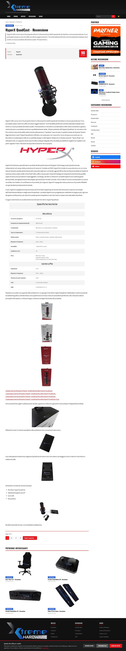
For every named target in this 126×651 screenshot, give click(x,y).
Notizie (23, 16)
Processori (94, 115)
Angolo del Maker (104, 637)
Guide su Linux (103, 634)
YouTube (97, 166)
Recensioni (32, 16)
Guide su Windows (104, 627)
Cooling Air (94, 126)
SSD (92, 134)
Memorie (93, 122)
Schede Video (95, 111)
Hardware (53, 627)
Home (8, 16)
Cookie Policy (45, 648)
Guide (41, 16)
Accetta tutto (115, 646)
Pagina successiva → (29, 538)
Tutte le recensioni (106, 100)
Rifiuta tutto (89, 646)
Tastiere (93, 146)
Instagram (98, 162)
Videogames (54, 637)
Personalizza (102, 646)
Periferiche (19, 22)
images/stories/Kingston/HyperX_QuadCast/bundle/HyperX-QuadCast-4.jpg (34, 399)
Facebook (97, 157)
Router (93, 138)
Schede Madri (95, 118)
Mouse (93, 142)
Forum (16, 16)
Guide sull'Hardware (104, 630)
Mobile (52, 634)
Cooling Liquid (95, 130)
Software (53, 630)
